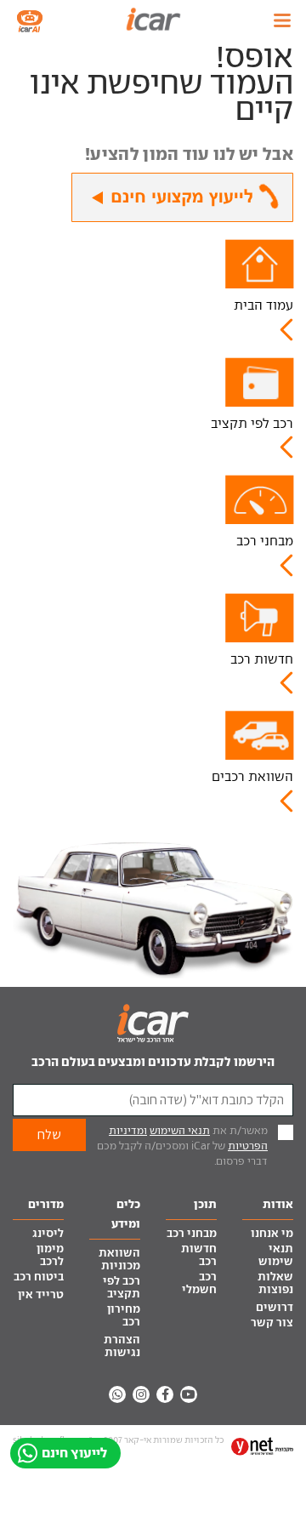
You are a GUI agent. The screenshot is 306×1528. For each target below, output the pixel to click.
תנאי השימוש (180, 1130)
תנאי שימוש (275, 1255)
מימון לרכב (50, 1255)
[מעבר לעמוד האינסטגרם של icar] (141, 1394)
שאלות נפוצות (275, 1283)
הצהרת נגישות (122, 1346)
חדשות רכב (261, 659)
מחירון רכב (123, 1315)
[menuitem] (267, 1234)
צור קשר (272, 1322)
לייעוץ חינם (74, 1452)
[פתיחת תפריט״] (282, 20)
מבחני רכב (264, 541)
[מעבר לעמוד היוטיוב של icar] (188, 1394)
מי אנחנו (272, 1233)
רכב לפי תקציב (252, 423)
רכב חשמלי (199, 1283)
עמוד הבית (263, 305)
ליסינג (48, 1233)
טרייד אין (41, 1294)
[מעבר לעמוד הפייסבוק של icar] (164, 1394)
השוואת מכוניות (119, 1259)
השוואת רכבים (252, 776)
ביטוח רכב (39, 1276)
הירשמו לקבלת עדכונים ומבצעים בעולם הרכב (153, 1061)
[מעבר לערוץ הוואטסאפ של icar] (117, 1394)
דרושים (274, 1307)
